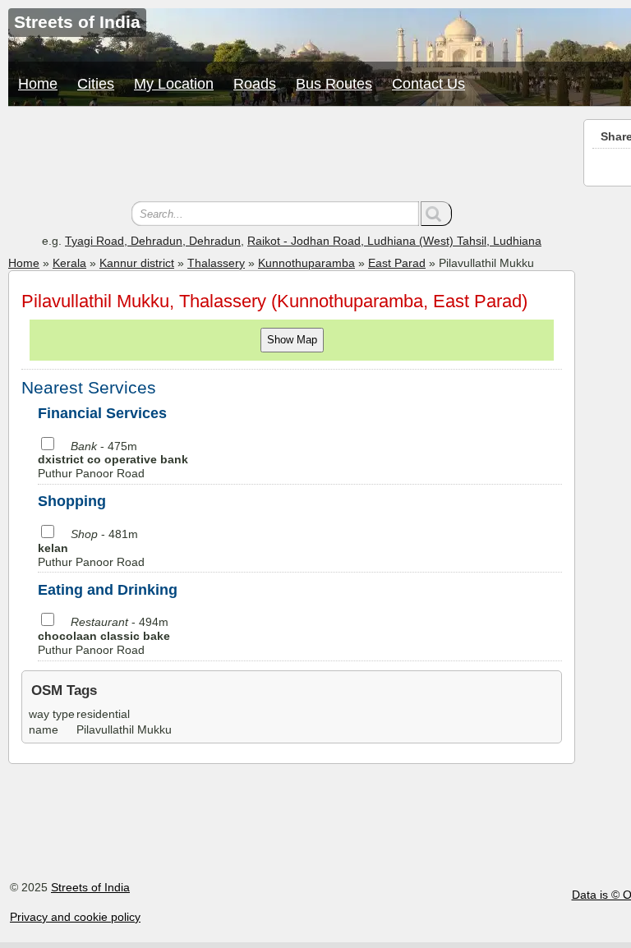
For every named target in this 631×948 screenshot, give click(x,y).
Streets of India (90, 887)
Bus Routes (334, 84)
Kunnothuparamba (306, 262)
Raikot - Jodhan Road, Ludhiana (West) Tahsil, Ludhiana (394, 240)
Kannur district (136, 262)
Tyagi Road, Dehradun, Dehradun (153, 240)
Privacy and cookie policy (75, 916)
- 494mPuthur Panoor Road (104, 635)
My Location (174, 84)
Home (38, 84)
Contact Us (428, 84)
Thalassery (216, 262)
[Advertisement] (291, 156)
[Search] (436, 213)
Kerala (69, 262)
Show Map (292, 340)
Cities (95, 84)
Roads (254, 84)
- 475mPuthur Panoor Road (113, 460)
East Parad (397, 262)
